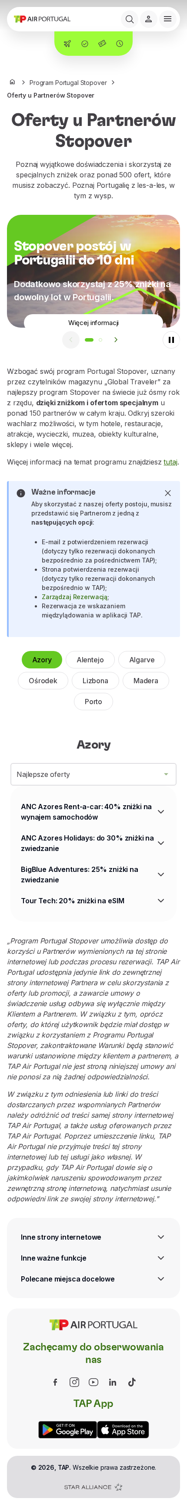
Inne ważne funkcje (54, 1258)
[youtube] (93, 1382)
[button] (129, 19)
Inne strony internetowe (61, 1237)
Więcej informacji (93, 323)
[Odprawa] (85, 43)
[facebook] (55, 1382)
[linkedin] (112, 1382)
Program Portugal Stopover (68, 82)
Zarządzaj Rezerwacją (74, 596)
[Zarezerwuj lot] (67, 43)
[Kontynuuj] (42, 19)
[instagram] (74, 1382)
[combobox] (93, 774)
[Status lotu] (119, 43)
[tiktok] (132, 1382)
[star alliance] (93, 1486)
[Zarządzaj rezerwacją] (102, 43)
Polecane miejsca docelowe (68, 1279)
